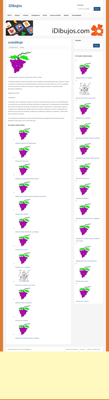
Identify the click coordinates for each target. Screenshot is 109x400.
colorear (25, 15)
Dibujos (22, 47)
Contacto (82, 349)
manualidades (76, 15)
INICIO (10, 15)
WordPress (18, 349)
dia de (45, 15)
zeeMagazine (27, 349)
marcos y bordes (55, 15)
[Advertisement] (54, 375)
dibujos (17, 15)
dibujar (66, 15)
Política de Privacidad (72, 349)
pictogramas (36, 15)
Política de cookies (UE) (93, 349)
